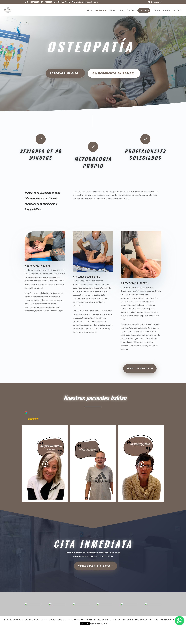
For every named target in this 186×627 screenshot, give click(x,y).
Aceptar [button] (85, 623)
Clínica (89, 11)
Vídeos (113, 11)
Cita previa (144, 10)
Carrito (166, 11)
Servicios (100, 11)
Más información (98, 623)
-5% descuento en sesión (112, 73)
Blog (122, 11)
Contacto (177, 11)
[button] (93, 416)
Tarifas (130, 11)
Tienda (156, 11)
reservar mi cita (94, 566)
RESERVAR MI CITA (64, 73)
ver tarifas (138, 368)
